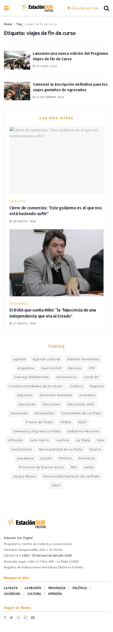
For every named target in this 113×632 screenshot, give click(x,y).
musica (95, 449)
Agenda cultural (46, 359)
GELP (82, 422)
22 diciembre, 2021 (49, 97)
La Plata (83, 440)
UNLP (56, 485)
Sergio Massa (24, 476)
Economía (18, 303)
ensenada (19, 413)
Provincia (87, 458)
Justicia (62, 440)
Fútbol (66, 422)
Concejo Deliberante (31, 377)
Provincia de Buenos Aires (41, 467)
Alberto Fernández (83, 359)
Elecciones (52, 404)
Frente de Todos (40, 422)
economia (87, 395)
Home (8, 23)
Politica (65, 458)
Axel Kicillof (51, 368)
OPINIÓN (55, 593)
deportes (25, 395)
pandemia (25, 458)
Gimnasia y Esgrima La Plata (36, 431)
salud (88, 467)
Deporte (97, 386)
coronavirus (66, 377)
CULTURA (34, 593)
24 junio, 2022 (46, 66)
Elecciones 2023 (81, 404)
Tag (19, 23)
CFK (92, 368)
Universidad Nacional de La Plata (71, 476)
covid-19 (91, 377)
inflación (15, 440)
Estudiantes (44, 413)
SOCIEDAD (12, 593)
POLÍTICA (80, 587)
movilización (21, 449)
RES (74, 467)
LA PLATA (17, 201)
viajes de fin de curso (41, 23)
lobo (100, 440)
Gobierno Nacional (83, 431)
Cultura (76, 386)
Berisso (75, 368)
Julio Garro (39, 440)
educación (27, 404)
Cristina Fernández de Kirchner (36, 386)
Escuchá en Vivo (84, 8)
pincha (46, 458)
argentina (26, 368)
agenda (19, 359)
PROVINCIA (56, 587)
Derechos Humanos (56, 395)
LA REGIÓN (33, 587)
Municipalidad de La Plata (61, 449)
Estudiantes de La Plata (81, 413)
